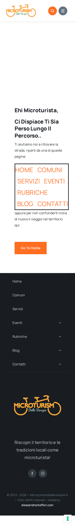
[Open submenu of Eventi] (60, 323)
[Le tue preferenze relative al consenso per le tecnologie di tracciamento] (68, 519)
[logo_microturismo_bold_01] (21, 6)
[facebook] (32, 473)
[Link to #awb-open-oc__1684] (63, 10)
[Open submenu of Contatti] (60, 364)
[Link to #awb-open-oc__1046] (52, 10)
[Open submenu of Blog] (60, 350)
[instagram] (43, 473)
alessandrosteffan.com (37, 505)
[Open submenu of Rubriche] (60, 336)
